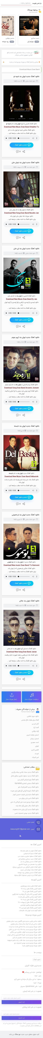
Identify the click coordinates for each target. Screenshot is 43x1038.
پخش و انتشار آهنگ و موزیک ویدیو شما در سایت (23, 62)
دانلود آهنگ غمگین (30, 81)
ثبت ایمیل (21, 1002)
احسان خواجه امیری (33, 735)
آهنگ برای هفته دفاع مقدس (30, 720)
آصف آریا (36, 727)
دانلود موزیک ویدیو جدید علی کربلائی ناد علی (24, 802)
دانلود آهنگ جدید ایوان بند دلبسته (26, 426)
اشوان (37, 746)
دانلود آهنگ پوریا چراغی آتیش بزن (28, 779)
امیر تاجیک (35, 757)
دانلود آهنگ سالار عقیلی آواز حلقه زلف (27, 806)
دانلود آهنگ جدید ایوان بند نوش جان (25, 163)
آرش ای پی (35, 724)
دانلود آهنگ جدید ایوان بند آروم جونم (25, 337)
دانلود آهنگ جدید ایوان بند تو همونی (25, 515)
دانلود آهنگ (36, 959)
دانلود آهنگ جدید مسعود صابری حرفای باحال (25, 776)
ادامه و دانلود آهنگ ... (20, 145)
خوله (38, 976)
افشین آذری (35, 750)
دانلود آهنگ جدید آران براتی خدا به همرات (26, 809)
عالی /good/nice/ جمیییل (31, 986)
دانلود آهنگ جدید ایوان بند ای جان (26, 249)
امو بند (37, 753)
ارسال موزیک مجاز (11, 699)
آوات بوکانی (35, 731)
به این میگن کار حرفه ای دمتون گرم (27, 979)
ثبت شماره (21, 1018)
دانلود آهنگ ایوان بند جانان (29, 601)
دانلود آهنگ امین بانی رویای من (29, 798)
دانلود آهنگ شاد (31, 167)
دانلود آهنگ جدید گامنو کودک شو (28, 787)
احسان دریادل (34, 738)
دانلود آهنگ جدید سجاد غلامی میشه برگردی (25, 772)
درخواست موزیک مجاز (31, 699)
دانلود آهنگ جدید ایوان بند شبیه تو (26, 77)
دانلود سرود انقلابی (33, 716)
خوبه (37, 983)
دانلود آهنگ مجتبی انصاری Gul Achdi (27, 783)
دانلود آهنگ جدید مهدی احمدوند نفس (27, 813)
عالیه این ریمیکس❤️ (31, 972)
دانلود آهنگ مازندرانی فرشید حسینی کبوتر (26, 794)
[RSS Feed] (21, 836)
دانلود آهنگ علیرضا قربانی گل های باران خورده (25, 791)
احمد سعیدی (35, 742)
